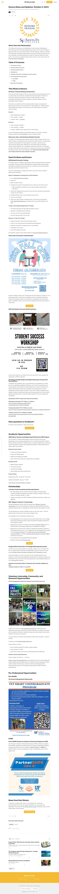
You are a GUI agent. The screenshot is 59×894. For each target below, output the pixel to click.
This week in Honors (16, 65)
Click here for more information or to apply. (20, 482)
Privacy (28, 885)
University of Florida (19, 532)
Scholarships (14, 72)
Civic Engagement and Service (28, 628)
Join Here (22, 119)
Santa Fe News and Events (17, 67)
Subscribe (49, 2)
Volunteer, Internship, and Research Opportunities (23, 74)
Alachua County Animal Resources (17, 660)
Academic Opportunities (17, 69)
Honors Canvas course (30, 806)
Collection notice (36, 885)
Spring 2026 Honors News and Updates (19, 860)
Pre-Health (15, 78)
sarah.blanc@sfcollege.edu (25, 641)
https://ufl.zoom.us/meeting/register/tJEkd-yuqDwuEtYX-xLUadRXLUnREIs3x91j (29, 409)
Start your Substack (26, 888)
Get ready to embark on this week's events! (17, 854)
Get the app (35, 888)
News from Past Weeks (16, 83)
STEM (13, 80)
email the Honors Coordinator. (16, 58)
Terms (31, 885)
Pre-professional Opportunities (19, 76)
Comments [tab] (11, 824)
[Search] (42, 2)
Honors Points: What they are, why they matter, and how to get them (24, 842)
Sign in (55, 2)
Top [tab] (10, 838)
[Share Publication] (45, 2)
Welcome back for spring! (14, 862)
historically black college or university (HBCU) (38, 534)
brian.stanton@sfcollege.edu (18, 201)
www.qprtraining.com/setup (21, 178)
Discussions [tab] (17, 838)
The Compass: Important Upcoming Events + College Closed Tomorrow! (23, 852)
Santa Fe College (40, 524)
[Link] (7, 45)
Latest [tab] (13, 838)
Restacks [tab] (16, 824)
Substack (24, 891)
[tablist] (13, 824)
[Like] (10, 15)
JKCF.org (13, 499)
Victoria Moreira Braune (18, 855)
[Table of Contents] (1, 447)
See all (10, 868)
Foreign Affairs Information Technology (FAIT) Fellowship (27, 552)
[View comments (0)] (12, 15)
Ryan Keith (13, 11)
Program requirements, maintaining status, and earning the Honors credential (24, 845)
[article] (29, 845)
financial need (26, 540)
